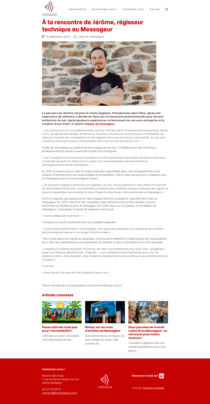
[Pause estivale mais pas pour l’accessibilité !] (62, 312)
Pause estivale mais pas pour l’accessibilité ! (59, 329)
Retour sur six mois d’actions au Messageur (103, 329)
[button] (166, 9)
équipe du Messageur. (100, 124)
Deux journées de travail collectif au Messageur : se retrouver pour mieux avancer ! (147, 332)
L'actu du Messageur (91, 36)
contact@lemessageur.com (59, 393)
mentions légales (153, 388)
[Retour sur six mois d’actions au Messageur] (105, 312)
